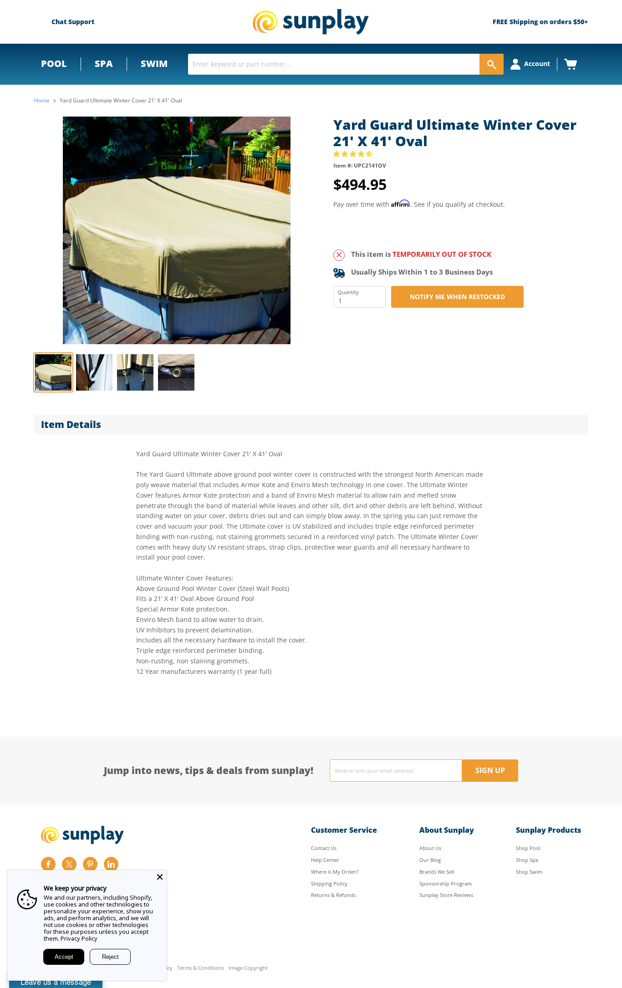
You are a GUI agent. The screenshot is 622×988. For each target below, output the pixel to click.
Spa (104, 63)
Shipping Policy (329, 883)
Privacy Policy (79, 938)
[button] (353, 153)
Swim (154, 63)
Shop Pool (528, 848)
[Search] (491, 64)
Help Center (325, 859)
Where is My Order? (334, 871)
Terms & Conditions (200, 968)
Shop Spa (527, 859)
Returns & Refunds (333, 894)
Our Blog (430, 859)
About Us (430, 848)
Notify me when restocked (457, 296)
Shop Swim (529, 871)
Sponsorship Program (445, 883)
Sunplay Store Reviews (446, 894)
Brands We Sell (436, 871)
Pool (54, 63)
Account (537, 63)
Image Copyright (248, 968)
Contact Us (323, 848)
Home (42, 100)
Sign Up (490, 770)
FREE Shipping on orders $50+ (540, 21)
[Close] (159, 876)
